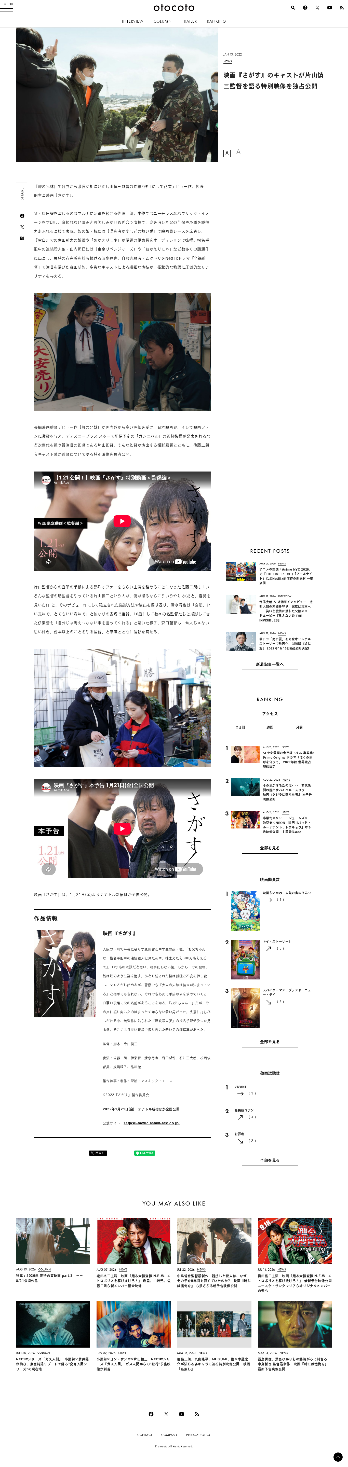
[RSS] (342, 8)
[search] (293, 8)
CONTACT (144, 1435)
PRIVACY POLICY (198, 1435)
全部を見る (270, 848)
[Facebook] (305, 8)
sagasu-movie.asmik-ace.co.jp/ (152, 1123)
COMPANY (169, 1435)
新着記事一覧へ (270, 665)
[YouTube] (330, 8)
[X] (317, 8)
